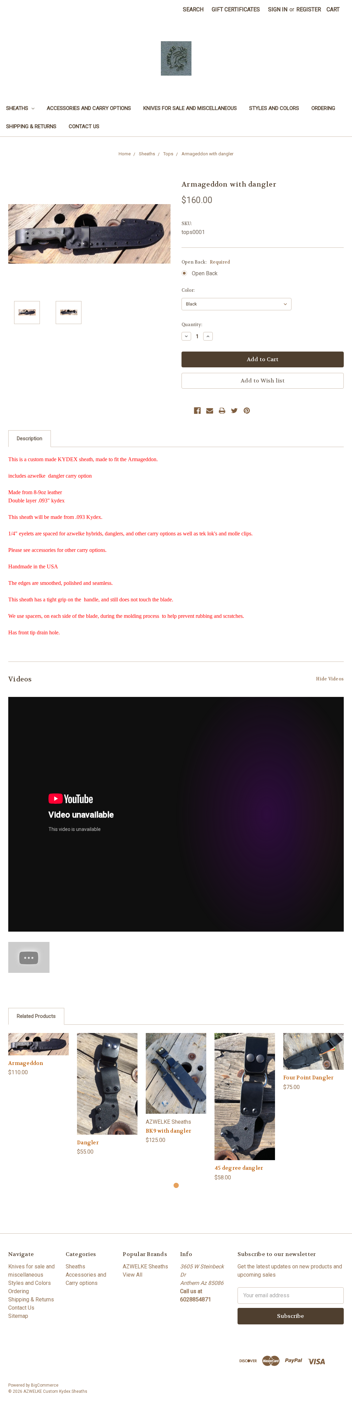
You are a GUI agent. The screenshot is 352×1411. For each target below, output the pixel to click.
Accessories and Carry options (89, 108)
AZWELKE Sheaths (145, 1266)
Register (308, 9)
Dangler (88, 1142)
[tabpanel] (38, 1055)
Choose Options (38, 1051)
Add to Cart (107, 1090)
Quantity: (192, 324)
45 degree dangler (238, 1168)
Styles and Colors (274, 108)
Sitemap (18, 1316)
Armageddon (25, 1063)
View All (132, 1274)
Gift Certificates (236, 9)
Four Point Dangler (308, 1077)
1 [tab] (176, 1185)
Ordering (323, 108)
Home (125, 153)
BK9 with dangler (168, 1130)
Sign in (277, 9)
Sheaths (18, 108)
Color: (188, 290)
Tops (168, 153)
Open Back (205, 273)
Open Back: (206, 262)
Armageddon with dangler (207, 153)
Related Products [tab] (36, 1016)
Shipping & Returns (31, 126)
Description (29, 438)
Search (193, 9)
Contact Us (84, 126)
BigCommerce (44, 1385)
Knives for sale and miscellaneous (190, 108)
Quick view (38, 1037)
